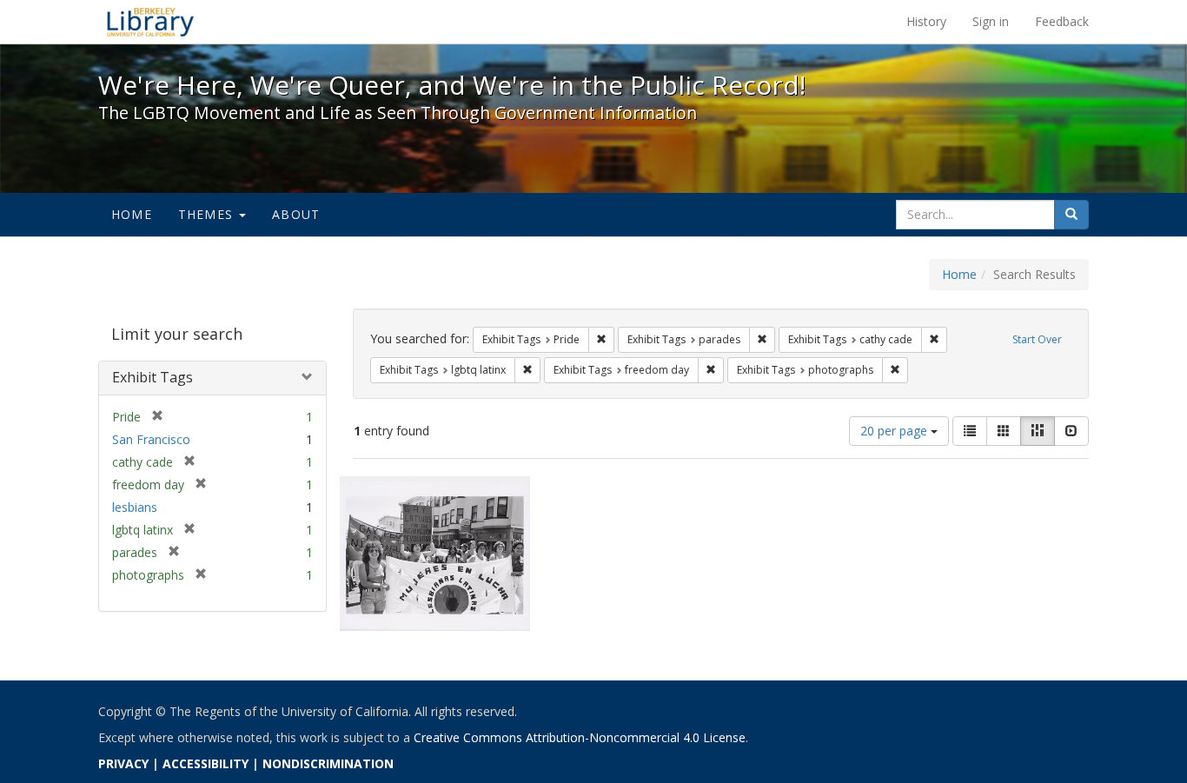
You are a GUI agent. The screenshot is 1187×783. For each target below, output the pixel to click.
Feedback (1062, 21)
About (296, 214)
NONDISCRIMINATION (328, 763)
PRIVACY (123, 763)
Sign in (990, 21)
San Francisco (151, 439)
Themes (207, 214)
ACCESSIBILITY (205, 763)
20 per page (895, 430)
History (926, 21)
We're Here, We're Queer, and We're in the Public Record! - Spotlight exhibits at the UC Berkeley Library (150, 21)
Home (131, 214)
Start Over (1037, 339)
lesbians (134, 507)
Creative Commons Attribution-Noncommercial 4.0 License (580, 737)
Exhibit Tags (152, 377)
